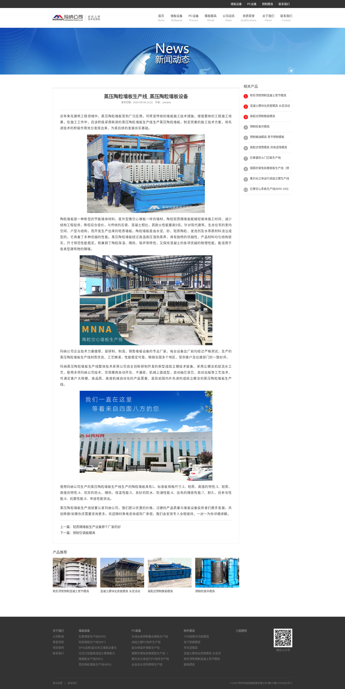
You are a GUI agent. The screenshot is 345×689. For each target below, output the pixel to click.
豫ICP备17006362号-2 (280, 683)
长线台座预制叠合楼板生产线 (150, 636)
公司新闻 (58, 636)
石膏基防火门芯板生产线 (265, 157)
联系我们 (284, 4)
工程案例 (241, 630)
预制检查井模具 (260, 126)
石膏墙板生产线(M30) (92, 636)
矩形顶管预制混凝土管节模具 (268, 95)
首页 (161, 18)
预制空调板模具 (84, 533)
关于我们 (268, 18)
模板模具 (211, 18)
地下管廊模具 (192, 642)
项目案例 (58, 647)
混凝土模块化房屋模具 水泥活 (202, 653)
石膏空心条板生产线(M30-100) (269, 188)
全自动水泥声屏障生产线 (147, 664)
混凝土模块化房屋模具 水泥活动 (270, 105)
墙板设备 (236, 4)
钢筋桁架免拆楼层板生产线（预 (269, 168)
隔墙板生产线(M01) (91, 658)
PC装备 (136, 630)
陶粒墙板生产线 (141, 122)
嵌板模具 (189, 664)
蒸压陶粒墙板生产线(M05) (95, 664)
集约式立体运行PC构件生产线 (150, 658)
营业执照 (57, 683)
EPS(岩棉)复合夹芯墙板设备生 (98, 647)
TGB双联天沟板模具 (196, 636)
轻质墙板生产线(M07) (92, 642)
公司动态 (229, 18)
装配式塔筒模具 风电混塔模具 (268, 147)
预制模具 (267, 4)
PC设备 (252, 4)
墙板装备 (84, 630)
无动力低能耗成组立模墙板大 (97, 653)
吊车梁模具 (191, 647)
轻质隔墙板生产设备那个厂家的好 (97, 527)
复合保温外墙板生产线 (146, 647)
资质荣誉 (248, 18)
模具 (115, 372)
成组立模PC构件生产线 (146, 642)
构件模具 (189, 630)
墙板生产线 (82, 357)
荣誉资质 (58, 642)
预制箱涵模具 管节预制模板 (267, 136)
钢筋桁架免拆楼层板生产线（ (150, 653)
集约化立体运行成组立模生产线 (269, 178)
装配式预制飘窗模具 (262, 116)
